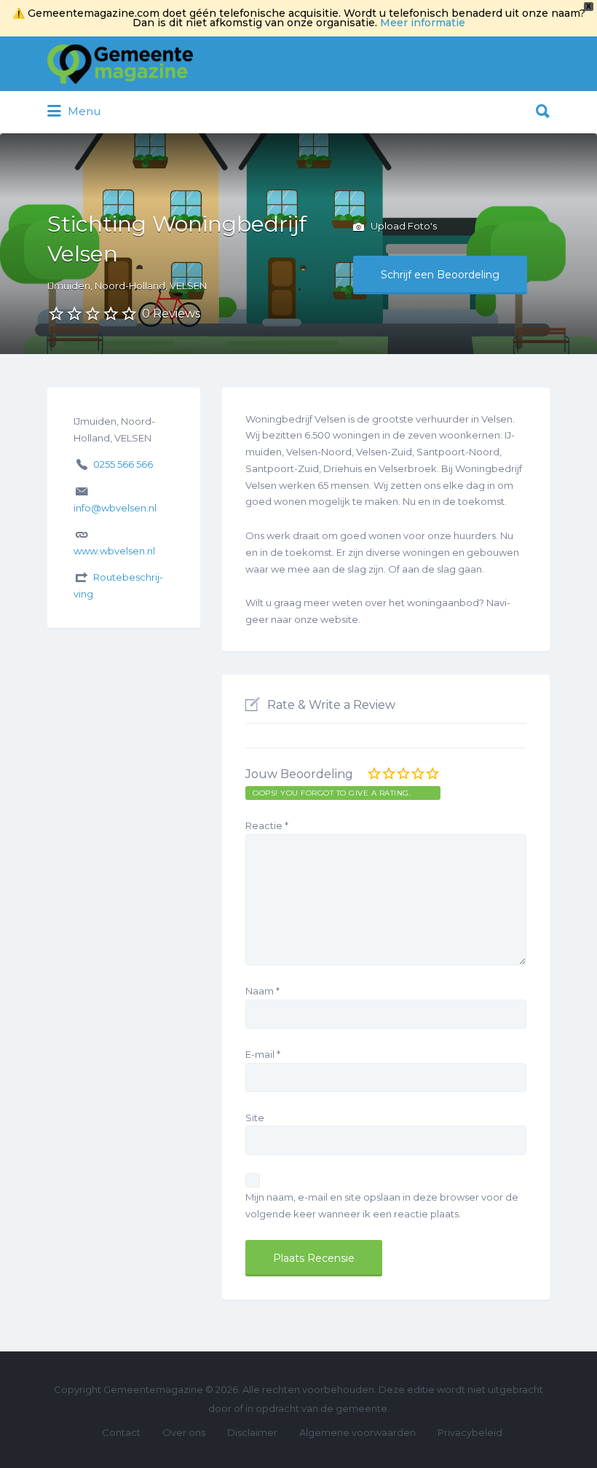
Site (254, 1117)
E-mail (262, 1054)
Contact (121, 1432)
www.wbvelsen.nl (114, 551)
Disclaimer (252, 1432)
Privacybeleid (470, 1432)
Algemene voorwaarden (357, 1432)
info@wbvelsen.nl (115, 508)
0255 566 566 (123, 464)
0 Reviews (171, 314)
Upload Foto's (402, 226)
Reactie (266, 825)
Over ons (183, 1432)
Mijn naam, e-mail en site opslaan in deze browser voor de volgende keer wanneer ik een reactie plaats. (381, 1205)
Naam (262, 991)
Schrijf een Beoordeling (440, 274)
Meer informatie (422, 22)
